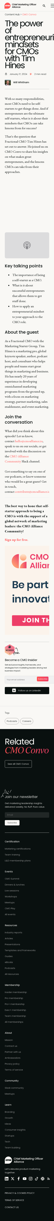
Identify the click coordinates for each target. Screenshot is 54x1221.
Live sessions (12, 890)
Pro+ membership (15, 1004)
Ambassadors (12, 1057)
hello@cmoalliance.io (29, 441)
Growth (9, 1117)
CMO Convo (29, 14)
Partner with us (13, 1051)
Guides (9, 956)
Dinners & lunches (15, 884)
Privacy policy (12, 1063)
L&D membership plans (18, 860)
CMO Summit (12, 878)
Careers (26, 721)
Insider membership (16, 992)
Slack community (14, 1087)
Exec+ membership (15, 1010)
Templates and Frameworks (20, 950)
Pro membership (14, 998)
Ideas (8, 1123)
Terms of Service (14, 1200)
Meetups (10, 902)
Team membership (15, 1016)
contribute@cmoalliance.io (32, 491)
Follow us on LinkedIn (29, 690)
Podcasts (12, 721)
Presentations (12, 944)
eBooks (9, 962)
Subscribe (42, 679)
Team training (12, 854)
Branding (10, 1111)
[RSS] (48, 1178)
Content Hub (12, 14)
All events (10, 914)
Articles (9, 938)
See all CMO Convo (18, 763)
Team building (12, 1147)
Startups (9, 1135)
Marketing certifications (18, 848)
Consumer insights (15, 1129)
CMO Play (10, 908)
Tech (7, 1141)
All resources (12, 974)
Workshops (11, 896)
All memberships (14, 1021)
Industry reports (13, 932)
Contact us (11, 1046)
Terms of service (14, 1069)
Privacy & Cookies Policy (19, 1193)
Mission (9, 1040)
